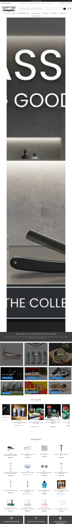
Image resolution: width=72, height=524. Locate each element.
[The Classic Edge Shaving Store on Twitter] (1, 3)
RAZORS (13, 13)
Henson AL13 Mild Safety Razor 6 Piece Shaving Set (53, 423)
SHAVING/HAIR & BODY (35, 13)
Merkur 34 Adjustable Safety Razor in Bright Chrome (61, 473)
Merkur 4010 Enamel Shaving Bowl (27, 472)
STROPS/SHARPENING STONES (23, 13)
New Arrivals (36, 439)
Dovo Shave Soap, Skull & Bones (61, 508)
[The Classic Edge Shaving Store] (9, 9)
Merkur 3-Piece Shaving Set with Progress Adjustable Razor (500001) (10, 455)
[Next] (68, 420)
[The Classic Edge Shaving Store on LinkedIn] (7, 3)
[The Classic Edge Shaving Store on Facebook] (2, 3)
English (62, 3)
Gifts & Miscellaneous (36, 16)
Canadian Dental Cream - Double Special (27, 508)
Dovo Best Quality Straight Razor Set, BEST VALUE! (36, 423)
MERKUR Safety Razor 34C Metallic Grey (61, 455)
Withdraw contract (46, 3)
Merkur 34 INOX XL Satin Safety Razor (10, 490)
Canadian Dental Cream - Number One (44, 508)
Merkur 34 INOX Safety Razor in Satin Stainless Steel (28, 491)
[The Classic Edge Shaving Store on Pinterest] (6, 3)
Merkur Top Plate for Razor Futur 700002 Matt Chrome (27, 455)
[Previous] (4, 420)
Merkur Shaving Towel (44, 454)
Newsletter (37, 3)
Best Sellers (36, 400)
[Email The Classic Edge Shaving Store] (9, 3)
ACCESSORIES (54, 13)
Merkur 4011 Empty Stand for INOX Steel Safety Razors (44, 473)
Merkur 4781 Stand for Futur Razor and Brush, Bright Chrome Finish (10, 473)
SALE (7, 13)
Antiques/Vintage (62, 13)
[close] (69, 0)
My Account (24, 3)
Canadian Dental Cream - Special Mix (11, 508)
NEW (10, 13)
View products (7, 378)
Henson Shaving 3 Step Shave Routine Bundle (19, 423)
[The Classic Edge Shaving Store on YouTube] (4, 3)
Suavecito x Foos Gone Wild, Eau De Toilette (44, 491)
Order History (31, 3)
